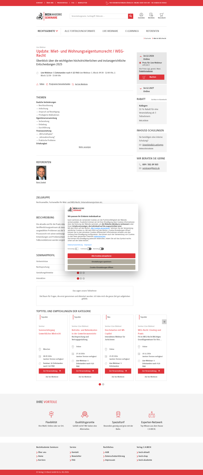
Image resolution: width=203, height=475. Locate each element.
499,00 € (152, 64)
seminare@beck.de (151, 168)
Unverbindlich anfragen (152, 145)
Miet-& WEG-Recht (160, 38)
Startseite (148, 38)
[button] (100, 384)
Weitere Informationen (146, 148)
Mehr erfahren (143, 120)
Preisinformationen (146, 71)
